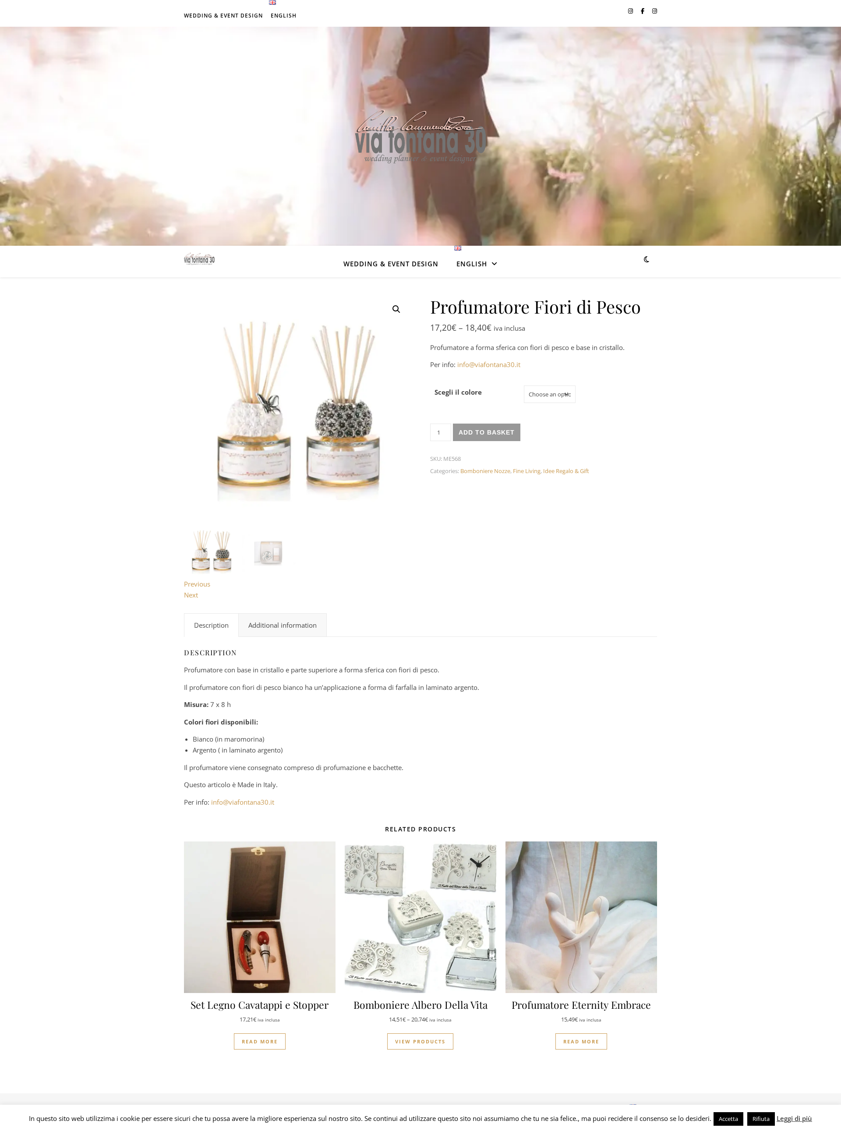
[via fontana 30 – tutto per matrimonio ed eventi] (420, 136)
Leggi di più (794, 1118)
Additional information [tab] (282, 625)
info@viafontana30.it (488, 364)
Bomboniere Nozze (485, 471)
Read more (260, 1041)
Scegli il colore (458, 392)
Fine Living (527, 471)
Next (191, 594)
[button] (396, 309)
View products (420, 1041)
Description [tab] (211, 625)
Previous (197, 584)
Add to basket (487, 432)
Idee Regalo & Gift (566, 471)
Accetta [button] (728, 1119)
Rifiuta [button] (761, 1119)
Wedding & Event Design (223, 15)
